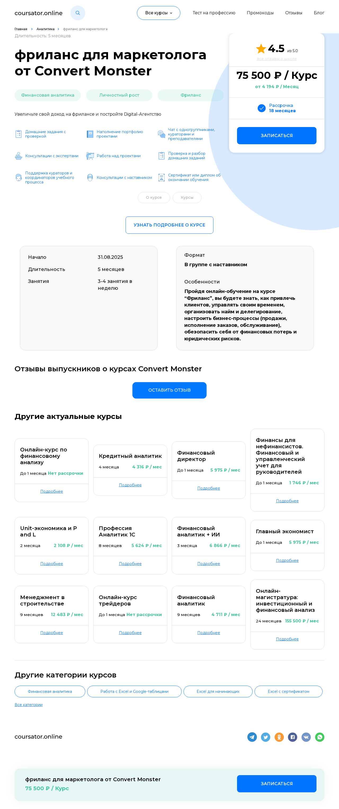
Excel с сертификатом (288, 691)
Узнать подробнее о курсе (169, 225)
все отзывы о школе (277, 58)
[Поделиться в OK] (279, 737)
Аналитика (46, 29)
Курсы (187, 197)
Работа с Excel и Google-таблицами (134, 691)
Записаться (277, 135)
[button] (77, 13)
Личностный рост (119, 95)
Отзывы (293, 12)
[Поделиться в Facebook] (292, 737)
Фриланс (191, 95)
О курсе (154, 197)
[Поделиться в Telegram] (252, 737)
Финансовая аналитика (47, 95)
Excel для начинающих (218, 691)
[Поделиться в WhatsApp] (319, 737)
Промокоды (260, 12)
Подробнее (51, 491)
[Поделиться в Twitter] (265, 737)
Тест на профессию (214, 12)
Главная (21, 29)
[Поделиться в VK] (306, 737)
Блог (319, 12)
